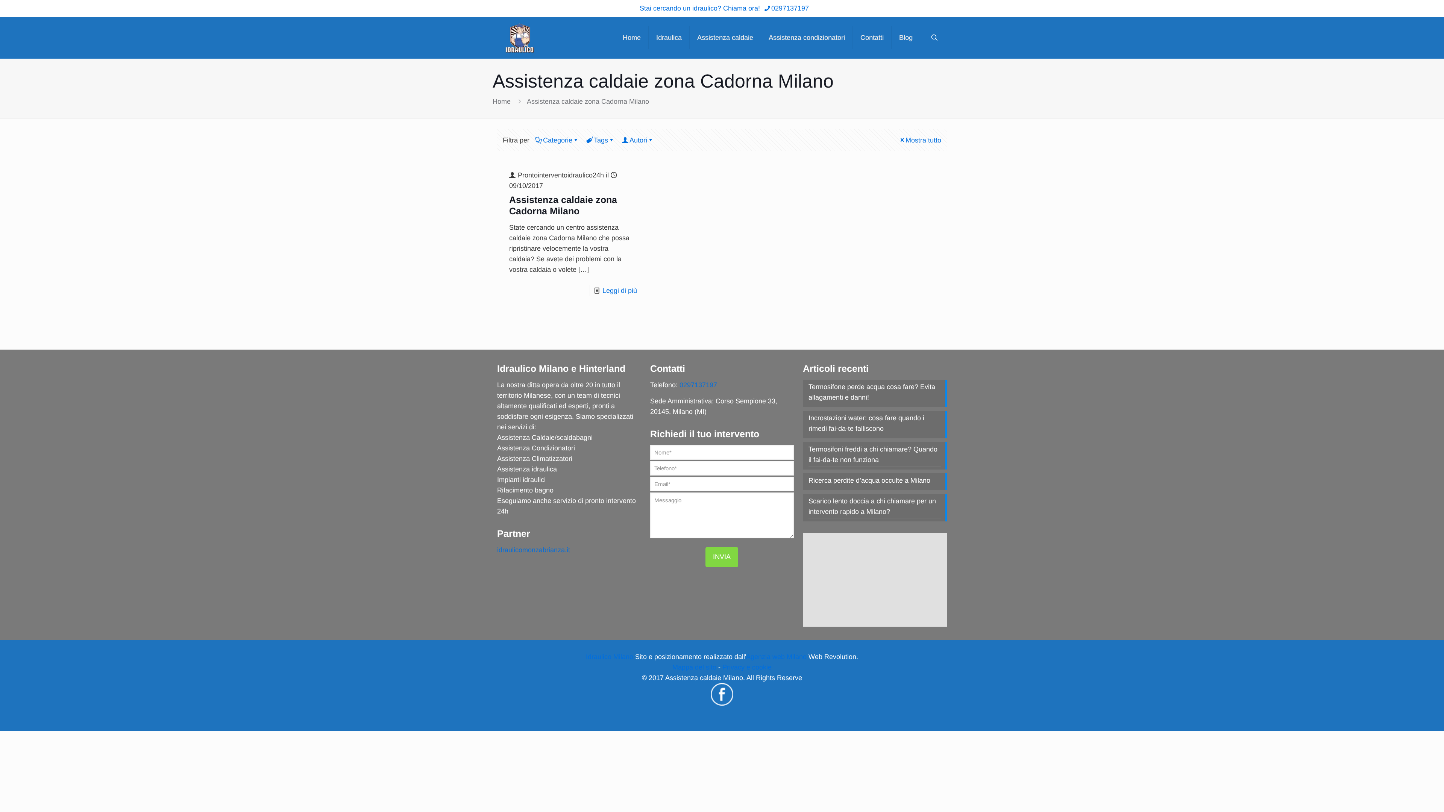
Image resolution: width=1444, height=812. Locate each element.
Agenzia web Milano (776, 657)
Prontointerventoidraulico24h (561, 175)
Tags (601, 140)
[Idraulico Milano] (520, 37)
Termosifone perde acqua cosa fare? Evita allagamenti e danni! (871, 392)
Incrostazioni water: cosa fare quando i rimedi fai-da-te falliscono (866, 423)
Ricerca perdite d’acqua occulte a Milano (869, 480)
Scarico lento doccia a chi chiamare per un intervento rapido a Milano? (872, 506)
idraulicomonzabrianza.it (533, 550)
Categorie (557, 140)
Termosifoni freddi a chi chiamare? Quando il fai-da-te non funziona (872, 454)
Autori (638, 140)
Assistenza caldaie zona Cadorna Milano (588, 101)
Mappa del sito (694, 667)
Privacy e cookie (747, 667)
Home (502, 101)
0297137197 (790, 8)
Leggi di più (619, 290)
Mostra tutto (923, 140)
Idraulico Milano (609, 657)
